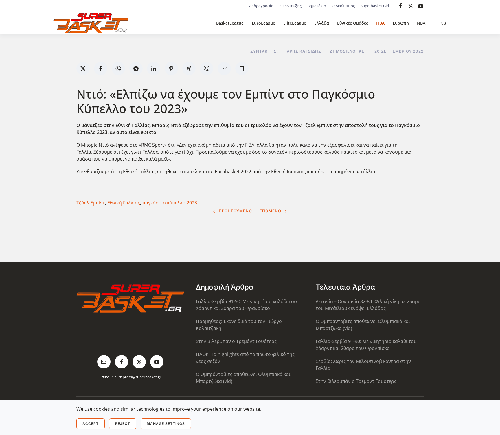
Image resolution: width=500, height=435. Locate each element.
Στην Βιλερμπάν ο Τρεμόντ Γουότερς (236, 341)
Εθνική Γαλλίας (123, 203)
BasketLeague (230, 23)
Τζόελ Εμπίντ (90, 203)
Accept (90, 423)
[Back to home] (90, 23)
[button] (444, 23)
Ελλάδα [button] (321, 23)
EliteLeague (294, 23)
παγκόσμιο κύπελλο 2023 (169, 203)
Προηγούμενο (235, 211)
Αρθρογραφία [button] (261, 5)
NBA (421, 23)
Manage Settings (166, 423)
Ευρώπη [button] (401, 23)
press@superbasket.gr (142, 376)
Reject (122, 423)
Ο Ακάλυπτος (343, 5)
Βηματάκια (316, 5)
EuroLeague (263, 23)
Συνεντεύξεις (290, 5)
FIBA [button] (380, 23)
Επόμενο (270, 211)
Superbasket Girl (375, 5)
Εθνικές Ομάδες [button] (352, 23)
